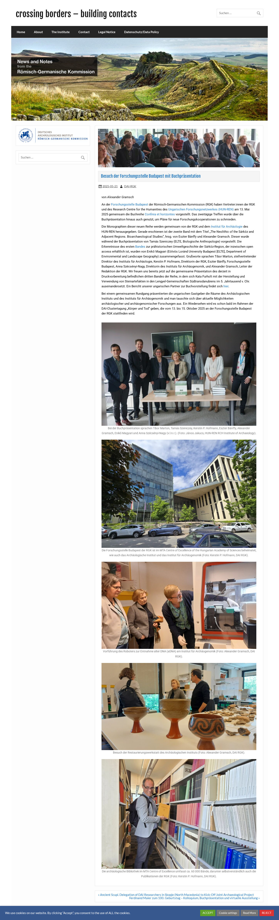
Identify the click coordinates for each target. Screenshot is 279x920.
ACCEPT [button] (208, 912)
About (38, 32)
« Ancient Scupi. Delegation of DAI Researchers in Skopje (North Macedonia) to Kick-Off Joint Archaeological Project (176, 894)
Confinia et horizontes (160, 214)
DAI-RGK (130, 186)
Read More (249, 912)
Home (21, 32)
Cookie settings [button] (228, 912)
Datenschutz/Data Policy (141, 32)
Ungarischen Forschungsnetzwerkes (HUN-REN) (201, 209)
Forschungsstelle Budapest (129, 204)
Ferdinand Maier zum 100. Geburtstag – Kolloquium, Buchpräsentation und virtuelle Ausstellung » (194, 898)
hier (225, 286)
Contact (84, 32)
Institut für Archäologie (226, 226)
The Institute (60, 32)
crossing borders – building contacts (76, 14)
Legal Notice (106, 32)
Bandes (140, 246)
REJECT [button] (266, 912)
